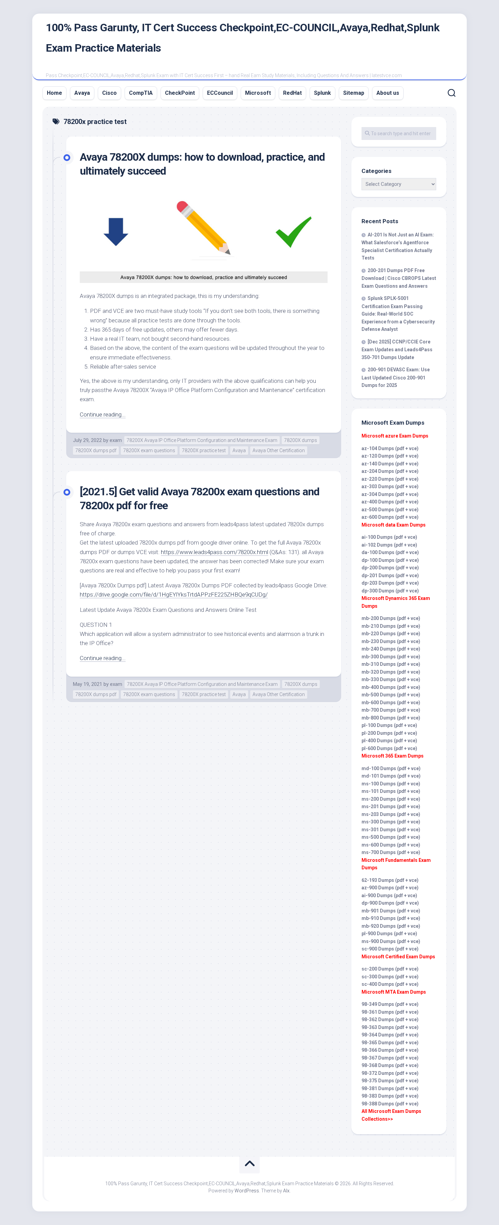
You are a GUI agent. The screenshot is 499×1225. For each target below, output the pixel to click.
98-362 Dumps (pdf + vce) (390, 1019)
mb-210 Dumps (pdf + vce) (391, 626)
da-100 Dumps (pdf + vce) (390, 552)
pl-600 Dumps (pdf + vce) (389, 748)
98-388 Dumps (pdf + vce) (390, 1103)
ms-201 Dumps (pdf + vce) (391, 806)
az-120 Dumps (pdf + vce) (390, 456)
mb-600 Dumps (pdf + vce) (391, 702)
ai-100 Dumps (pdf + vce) (389, 537)
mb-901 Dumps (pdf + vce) (391, 910)
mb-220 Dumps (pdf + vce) (391, 633)
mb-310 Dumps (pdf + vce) (391, 664)
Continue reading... (103, 414)
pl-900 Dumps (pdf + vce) (389, 933)
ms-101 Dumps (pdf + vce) (391, 791)
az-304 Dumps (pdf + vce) (390, 494)
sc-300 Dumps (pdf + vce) (390, 976)
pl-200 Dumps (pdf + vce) (389, 733)
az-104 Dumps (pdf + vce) (390, 448)
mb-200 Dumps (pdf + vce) (391, 618)
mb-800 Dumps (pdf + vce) (391, 718)
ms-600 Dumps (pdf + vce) (391, 845)
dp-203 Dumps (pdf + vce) (390, 583)
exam (116, 440)
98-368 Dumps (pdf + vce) (390, 1065)
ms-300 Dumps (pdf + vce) (391, 821)
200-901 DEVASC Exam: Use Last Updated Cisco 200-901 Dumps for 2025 (396, 377)
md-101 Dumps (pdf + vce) (391, 776)
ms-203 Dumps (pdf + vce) (391, 814)
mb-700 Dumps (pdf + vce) (391, 710)
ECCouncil (220, 93)
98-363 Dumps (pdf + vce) (390, 1027)
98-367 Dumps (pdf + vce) (390, 1058)
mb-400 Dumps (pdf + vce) (391, 687)
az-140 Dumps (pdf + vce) (390, 463)
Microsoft (258, 93)
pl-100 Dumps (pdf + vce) (389, 725)
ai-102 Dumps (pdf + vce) (389, 545)
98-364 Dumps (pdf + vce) (390, 1034)
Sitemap (353, 93)
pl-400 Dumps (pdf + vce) (389, 740)
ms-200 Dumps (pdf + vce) (391, 799)
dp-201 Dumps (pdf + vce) (390, 575)
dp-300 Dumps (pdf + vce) (390, 590)
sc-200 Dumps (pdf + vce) (390, 969)
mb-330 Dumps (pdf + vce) (391, 679)
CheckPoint (180, 93)
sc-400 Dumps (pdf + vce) (390, 984)
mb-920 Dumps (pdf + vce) (391, 926)
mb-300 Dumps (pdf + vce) (391, 656)
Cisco (109, 93)
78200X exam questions (149, 450)
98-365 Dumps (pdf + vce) (390, 1042)
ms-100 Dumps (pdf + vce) (391, 783)
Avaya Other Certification (279, 450)
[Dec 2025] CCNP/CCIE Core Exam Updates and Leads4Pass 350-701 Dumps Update (397, 349)
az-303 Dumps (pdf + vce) (390, 486)
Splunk (322, 93)
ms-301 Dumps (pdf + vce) (391, 829)
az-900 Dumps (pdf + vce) (390, 887)
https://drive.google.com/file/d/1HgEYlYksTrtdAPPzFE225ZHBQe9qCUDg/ (174, 594)
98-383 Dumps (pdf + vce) (390, 1096)
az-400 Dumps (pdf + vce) (390, 501)
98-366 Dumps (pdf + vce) (390, 1050)
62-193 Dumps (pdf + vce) (390, 880)
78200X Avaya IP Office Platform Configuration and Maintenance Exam (202, 440)
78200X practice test (204, 450)
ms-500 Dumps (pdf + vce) (391, 837)
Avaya (82, 93)
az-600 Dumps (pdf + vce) (390, 517)
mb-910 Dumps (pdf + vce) (391, 918)
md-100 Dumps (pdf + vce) (391, 768)
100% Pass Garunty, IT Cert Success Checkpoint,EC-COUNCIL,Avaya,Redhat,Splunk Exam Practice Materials (242, 37)
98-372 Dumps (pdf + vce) (390, 1073)
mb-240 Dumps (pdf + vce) (391, 649)
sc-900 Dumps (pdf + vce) (390, 949)
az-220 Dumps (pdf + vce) (390, 479)
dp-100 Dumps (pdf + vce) (390, 560)
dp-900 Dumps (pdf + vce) (390, 903)
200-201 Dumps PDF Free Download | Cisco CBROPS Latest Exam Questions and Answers (399, 278)
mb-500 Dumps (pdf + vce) (391, 694)
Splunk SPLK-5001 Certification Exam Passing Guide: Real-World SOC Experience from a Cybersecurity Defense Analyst (398, 314)
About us (387, 93)
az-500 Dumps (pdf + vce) (390, 509)
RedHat (292, 93)
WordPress (247, 1190)
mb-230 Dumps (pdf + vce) (391, 641)
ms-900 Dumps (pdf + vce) (391, 941)
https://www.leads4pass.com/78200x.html (214, 552)
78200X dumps (300, 440)
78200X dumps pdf (95, 450)
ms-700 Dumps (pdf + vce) (391, 852)
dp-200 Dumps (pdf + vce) (390, 567)
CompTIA (141, 93)
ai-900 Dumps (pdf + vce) (389, 895)
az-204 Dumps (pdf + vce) (390, 471)
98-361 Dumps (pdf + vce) (390, 1012)
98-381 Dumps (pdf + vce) (390, 1088)
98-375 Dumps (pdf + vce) (390, 1080)
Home (54, 93)
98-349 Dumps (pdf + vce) (390, 1004)
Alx (286, 1190)
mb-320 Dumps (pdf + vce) (391, 672)
